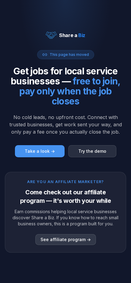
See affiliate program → (66, 239)
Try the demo (92, 151)
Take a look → (40, 151)
